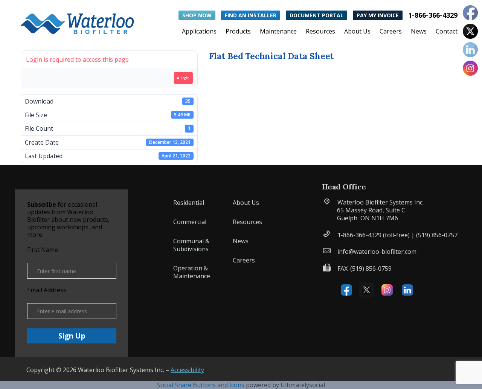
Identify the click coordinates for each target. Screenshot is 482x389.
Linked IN (407, 289)
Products (238, 32)
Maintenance (278, 32)
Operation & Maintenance (191, 272)
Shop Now (197, 15)
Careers (391, 32)
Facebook (346, 289)
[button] (77, 22)
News (419, 32)
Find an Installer (250, 15)
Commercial (189, 222)
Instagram (387, 289)
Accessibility (187, 370)
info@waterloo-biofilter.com (376, 251)
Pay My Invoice (378, 15)
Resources (320, 32)
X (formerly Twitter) (366, 289)
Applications (199, 32)
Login (185, 78)
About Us (357, 32)
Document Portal (316, 15)
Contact (447, 32)
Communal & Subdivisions (191, 245)
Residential (188, 202)
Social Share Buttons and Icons (200, 385)
